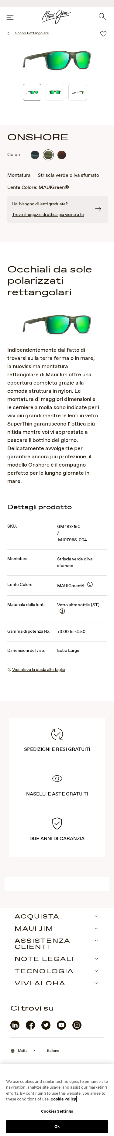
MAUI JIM (34, 929)
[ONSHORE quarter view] (32, 92)
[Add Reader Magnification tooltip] (90, 585)
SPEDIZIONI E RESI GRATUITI (57, 749)
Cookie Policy (63, 1099)
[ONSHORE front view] (55, 92)
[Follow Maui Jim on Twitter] (45, 1028)
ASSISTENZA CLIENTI (42, 944)
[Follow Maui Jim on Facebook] (30, 1028)
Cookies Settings (57, 1111)
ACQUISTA (37, 917)
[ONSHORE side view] (77, 92)
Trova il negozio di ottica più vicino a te (48, 214)
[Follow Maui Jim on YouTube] (61, 1028)
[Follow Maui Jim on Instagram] (76, 1028)
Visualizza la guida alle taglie (38, 669)
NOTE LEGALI (44, 959)
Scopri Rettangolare (32, 33)
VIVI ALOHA (40, 984)
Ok (57, 1126)
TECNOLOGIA (44, 972)
